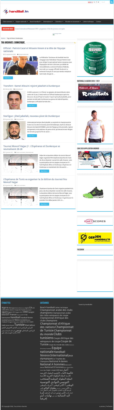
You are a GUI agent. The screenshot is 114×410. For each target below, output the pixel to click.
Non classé (67, 367)
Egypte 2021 (19, 312)
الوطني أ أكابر (66, 385)
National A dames (58, 361)
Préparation (16, 322)
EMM (25, 312)
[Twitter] (98, 2)
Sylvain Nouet (9, 325)
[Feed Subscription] (74, 43)
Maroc (17, 320)
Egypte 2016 (11, 312)
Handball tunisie (7, 320)
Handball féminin (27, 318)
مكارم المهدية (12, 333)
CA (30, 307)
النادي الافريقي (11, 328)
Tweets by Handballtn (85, 304)
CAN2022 (11, 310)
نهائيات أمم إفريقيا (46, 397)
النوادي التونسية (49, 382)
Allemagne (12, 308)
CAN (33, 308)
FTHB (25, 315)
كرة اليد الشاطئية (50, 393)
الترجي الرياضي (27, 328)
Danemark (28, 310)
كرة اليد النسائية (10, 330)
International (47, 21)
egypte (5, 312)
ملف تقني (54, 396)
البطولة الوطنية (58, 378)
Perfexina (109, 406)
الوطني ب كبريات (60, 388)
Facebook (80, 250)
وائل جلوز (4, 333)
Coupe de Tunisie (19, 310)
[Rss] (94, 2)
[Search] (111, 2)
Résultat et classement (72, 21)
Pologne (9, 322)
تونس (18, 330)
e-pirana (102, 406)
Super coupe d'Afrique (54, 370)
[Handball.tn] (16, 11)
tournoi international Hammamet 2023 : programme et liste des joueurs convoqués (40, 29)
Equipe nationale (21, 21)
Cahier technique (88, 21)
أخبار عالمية (68, 371)
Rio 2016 (26, 322)
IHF (13, 320)
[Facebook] (96, 2)
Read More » (8, 78)
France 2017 (20, 315)
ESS (3, 314)
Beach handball (35, 21)
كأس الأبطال (47, 390)
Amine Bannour (19, 308)
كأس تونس (61, 392)
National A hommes (52, 364)
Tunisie (19, 325)
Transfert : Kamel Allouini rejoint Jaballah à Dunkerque (31, 86)
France (13, 314)
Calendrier (58, 21)
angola (26, 308)
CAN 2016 (5, 310)
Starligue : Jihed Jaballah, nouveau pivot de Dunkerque (31, 116)
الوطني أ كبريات (52, 385)
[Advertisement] (95, 276)
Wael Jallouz (30, 325)
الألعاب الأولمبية (59, 373)
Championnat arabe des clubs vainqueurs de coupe (55, 314)
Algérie (5, 307)
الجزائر (19, 328)
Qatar (22, 322)
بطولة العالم (50, 387)
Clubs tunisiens (7, 21)
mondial (23, 320)
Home (3, 38)
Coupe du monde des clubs (59, 345)
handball (15, 317)
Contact (98, 21)
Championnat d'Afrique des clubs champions (54, 319)
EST (7, 314)
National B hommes (54, 367)
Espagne (31, 312)
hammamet (6, 318)
